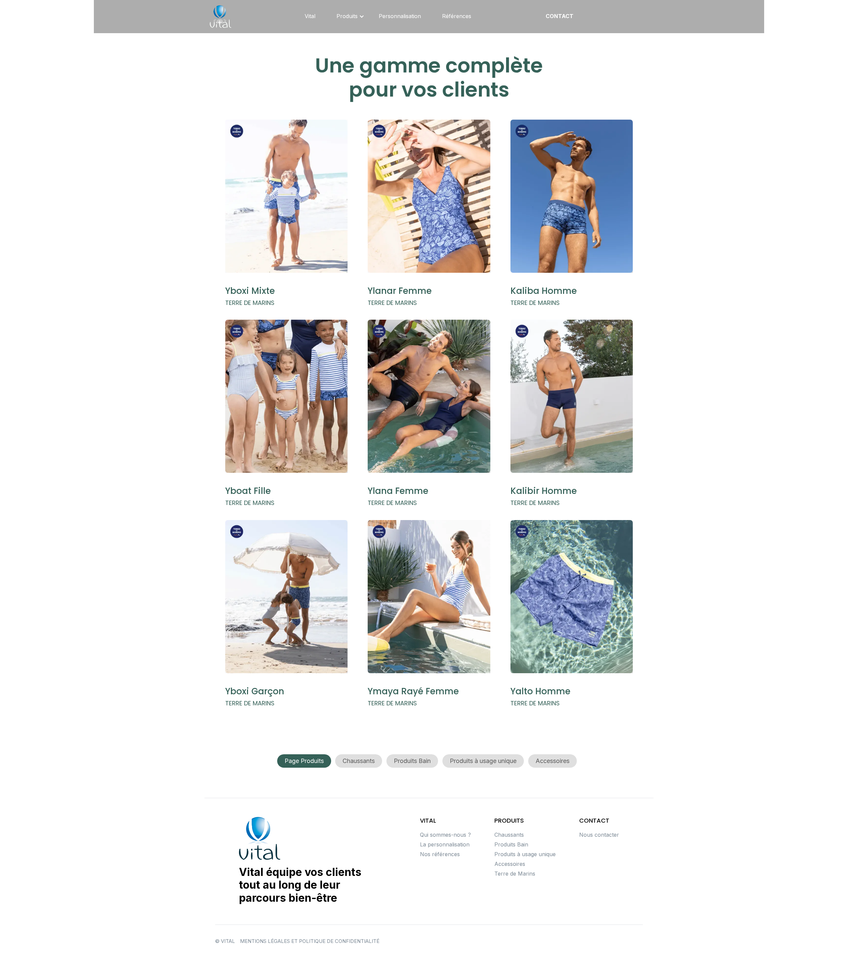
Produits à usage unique (483, 760)
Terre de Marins (514, 874)
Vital (310, 16)
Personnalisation (400, 16)
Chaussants (359, 760)
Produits (347, 16)
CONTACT (559, 16)
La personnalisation (445, 844)
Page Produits (304, 760)
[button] (347, 16)
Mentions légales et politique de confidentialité (309, 941)
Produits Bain (412, 760)
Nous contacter (599, 835)
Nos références (440, 854)
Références (456, 16)
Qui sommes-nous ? (445, 835)
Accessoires (552, 760)
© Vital (225, 941)
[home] (220, 16)
